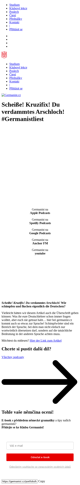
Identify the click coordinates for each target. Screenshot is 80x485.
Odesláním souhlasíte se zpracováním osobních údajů (40, 466)
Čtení (12, 15)
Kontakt (14, 22)
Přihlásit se (16, 29)
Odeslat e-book (40, 457)
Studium (14, 4)
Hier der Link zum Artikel (46, 340)
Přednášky (15, 18)
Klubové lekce (18, 8)
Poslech (14, 11)
